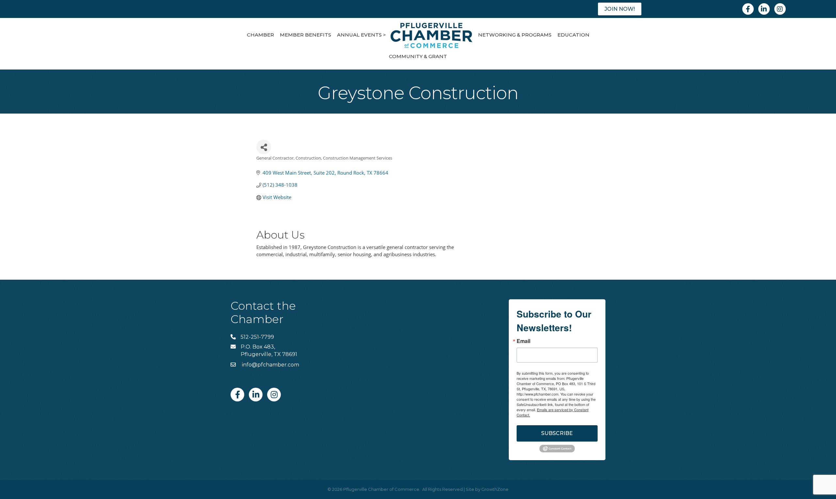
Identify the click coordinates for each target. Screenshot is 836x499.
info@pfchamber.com (270, 365)
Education (573, 35)
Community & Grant (418, 56)
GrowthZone (494, 489)
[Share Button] (263, 147)
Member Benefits (305, 35)
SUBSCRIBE (557, 433)
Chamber (260, 35)
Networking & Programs (515, 35)
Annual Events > (361, 35)
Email (523, 341)
